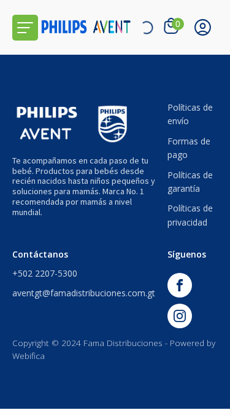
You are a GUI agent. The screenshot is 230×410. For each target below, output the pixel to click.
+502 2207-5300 (44, 273)
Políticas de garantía (190, 181)
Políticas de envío (190, 114)
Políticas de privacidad (190, 214)
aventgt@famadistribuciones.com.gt (83, 293)
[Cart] (173, 27)
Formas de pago (188, 147)
